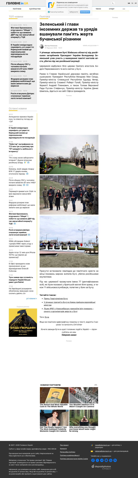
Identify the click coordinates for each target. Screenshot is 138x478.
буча (47, 317)
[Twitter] (97, 460)
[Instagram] (106, 460)
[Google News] (110, 460)
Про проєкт (64, 445)
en (136, 3)
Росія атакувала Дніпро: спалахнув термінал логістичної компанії (19, 231)
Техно (98, 9)
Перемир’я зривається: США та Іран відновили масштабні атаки (22, 192)
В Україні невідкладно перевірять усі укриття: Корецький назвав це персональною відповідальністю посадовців (22, 132)
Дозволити (85, 12)
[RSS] (115, 460)
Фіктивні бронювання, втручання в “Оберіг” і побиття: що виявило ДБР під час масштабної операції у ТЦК (22, 218)
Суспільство (35, 9)
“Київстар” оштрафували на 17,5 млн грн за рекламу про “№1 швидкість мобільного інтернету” (21, 146)
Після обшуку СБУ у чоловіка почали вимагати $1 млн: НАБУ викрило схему (22, 181)
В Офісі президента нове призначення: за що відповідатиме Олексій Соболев (19, 266)
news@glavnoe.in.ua (102, 445)
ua (129, 3)
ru (132, 3)
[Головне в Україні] (17, 3)
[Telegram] (102, 460)
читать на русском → (90, 45)
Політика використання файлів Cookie (74, 459)
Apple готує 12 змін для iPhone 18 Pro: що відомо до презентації (22, 253)
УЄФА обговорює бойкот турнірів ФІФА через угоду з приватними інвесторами (21, 242)
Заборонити (73, 12)
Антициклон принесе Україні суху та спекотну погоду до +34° (21, 118)
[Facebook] (93, 460)
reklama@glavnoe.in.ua (103, 451)
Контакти (63, 448)
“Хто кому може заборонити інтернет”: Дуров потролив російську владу (21, 159)
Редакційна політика (67, 452)
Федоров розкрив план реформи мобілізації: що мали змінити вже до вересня (22, 204)
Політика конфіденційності (69, 455)
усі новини (30, 298)
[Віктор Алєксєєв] (42, 48)
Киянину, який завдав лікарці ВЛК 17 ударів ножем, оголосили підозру (21, 170)
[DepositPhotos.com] (101, 467)
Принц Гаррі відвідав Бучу (56, 298)
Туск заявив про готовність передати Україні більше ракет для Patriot (21, 278)
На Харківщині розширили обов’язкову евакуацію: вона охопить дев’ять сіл (21, 289)
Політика (17, 9)
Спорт (111, 9)
